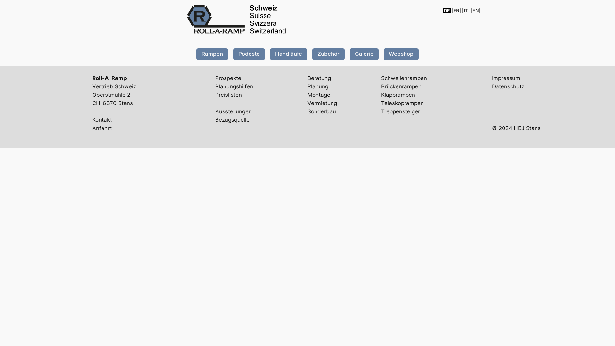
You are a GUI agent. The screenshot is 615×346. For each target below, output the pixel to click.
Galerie (364, 54)
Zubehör (328, 54)
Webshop (401, 54)
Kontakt (102, 120)
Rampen (212, 54)
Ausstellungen (233, 111)
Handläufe (288, 54)
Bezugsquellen (234, 120)
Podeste (249, 54)
